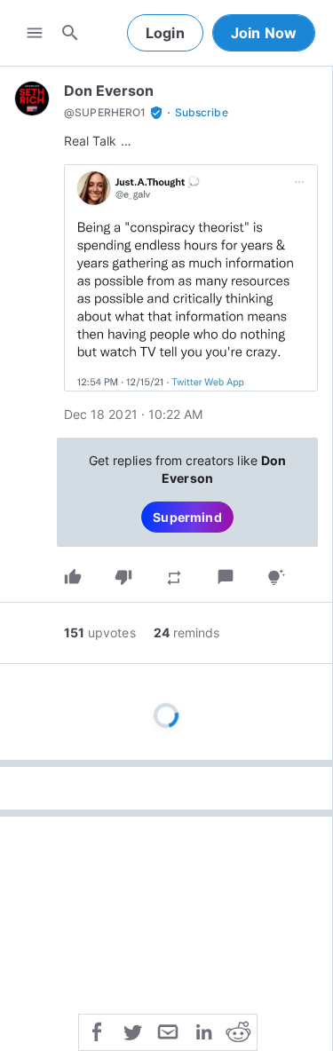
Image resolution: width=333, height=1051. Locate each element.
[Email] (168, 1030)
